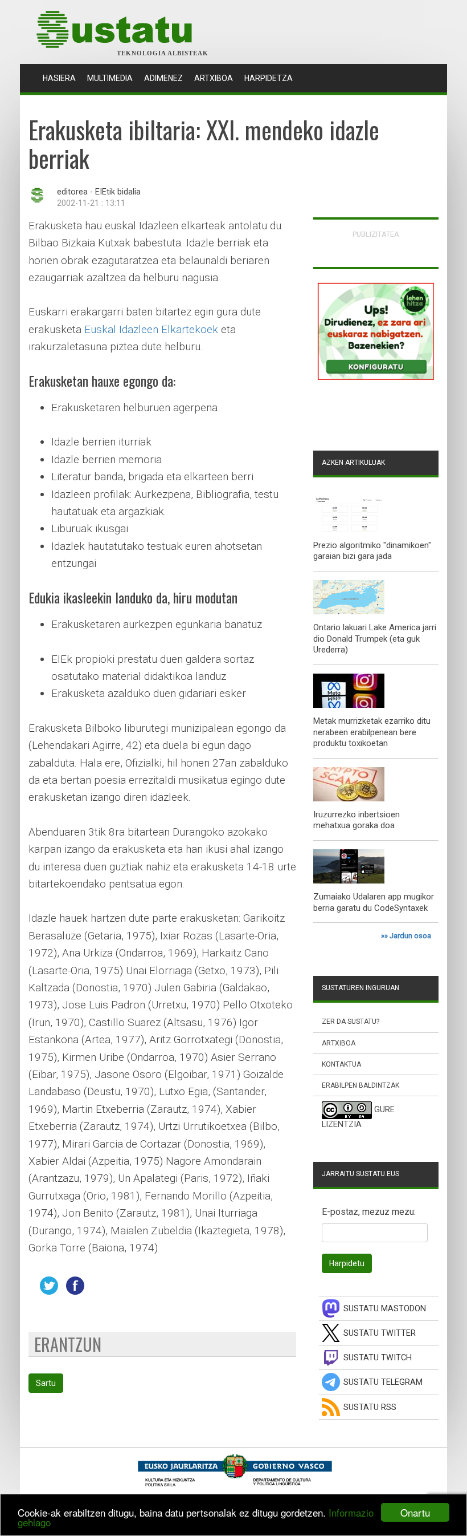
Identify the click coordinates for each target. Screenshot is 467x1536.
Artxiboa (213, 78)
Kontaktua (341, 1064)
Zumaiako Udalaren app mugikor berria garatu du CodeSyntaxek (373, 902)
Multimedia (110, 78)
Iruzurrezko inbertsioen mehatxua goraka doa (356, 820)
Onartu (415, 1512)
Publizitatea (376, 234)
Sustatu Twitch (377, 1358)
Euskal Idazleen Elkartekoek (151, 329)
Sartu (46, 1383)
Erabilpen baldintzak (360, 1085)
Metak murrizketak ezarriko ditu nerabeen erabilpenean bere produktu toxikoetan (372, 732)
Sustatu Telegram (383, 1382)
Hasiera (62, 78)
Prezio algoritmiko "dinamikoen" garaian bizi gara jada (372, 551)
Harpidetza (268, 78)
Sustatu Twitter (379, 1333)
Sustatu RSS (369, 1407)
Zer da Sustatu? (350, 1022)
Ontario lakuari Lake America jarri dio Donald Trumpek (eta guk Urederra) (374, 638)
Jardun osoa (410, 935)
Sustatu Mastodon (384, 1309)
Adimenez (163, 78)
